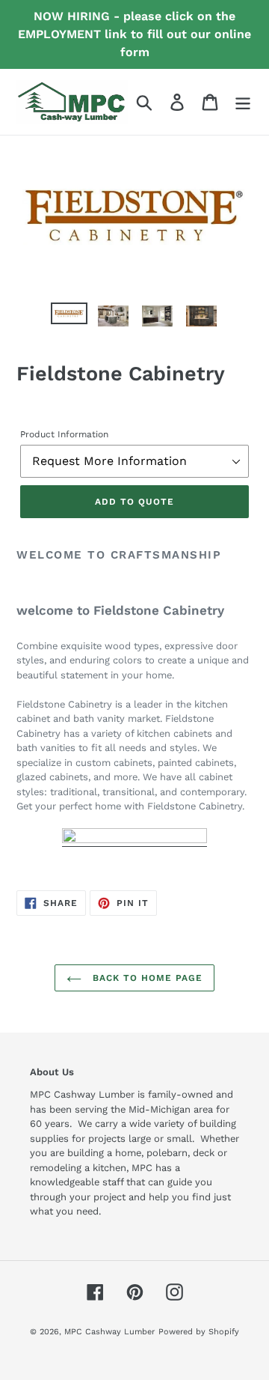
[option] (69, 319)
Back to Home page (145, 978)
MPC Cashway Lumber (109, 1332)
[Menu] (242, 102)
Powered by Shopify (198, 1332)
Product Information (64, 434)
